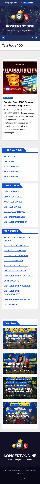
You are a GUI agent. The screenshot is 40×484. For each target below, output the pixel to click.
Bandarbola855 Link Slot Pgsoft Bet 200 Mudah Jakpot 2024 (19, 338)
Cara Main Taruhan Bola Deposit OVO (18, 415)
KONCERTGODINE (20, 26)
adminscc (27, 110)
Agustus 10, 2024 (15, 342)
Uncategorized (21, 385)
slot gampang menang (23, 379)
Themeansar (20, 473)
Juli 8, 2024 (12, 395)
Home (15, 479)
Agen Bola (9, 410)
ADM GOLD (25, 370)
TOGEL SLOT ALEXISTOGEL (16, 266)
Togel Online (8, 97)
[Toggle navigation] (18, 38)
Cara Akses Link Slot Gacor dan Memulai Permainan (19, 391)
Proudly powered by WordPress (13, 470)
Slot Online (10, 332)
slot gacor (10, 361)
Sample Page (22, 479)
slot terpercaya (21, 382)
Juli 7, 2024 (12, 420)
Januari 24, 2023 (12, 110)
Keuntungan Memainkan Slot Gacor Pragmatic (16, 366)
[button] (32, 38)
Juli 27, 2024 (13, 370)
